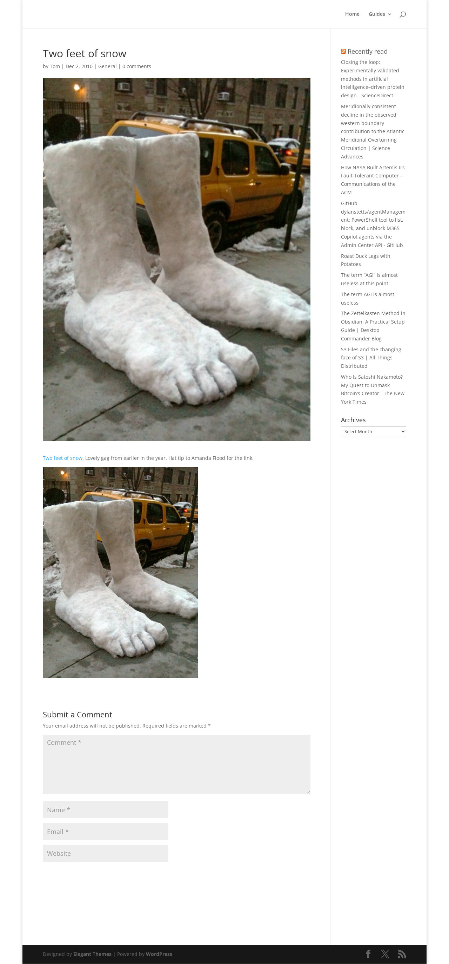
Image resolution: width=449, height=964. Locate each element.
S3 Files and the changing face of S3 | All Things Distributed (371, 358)
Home (352, 14)
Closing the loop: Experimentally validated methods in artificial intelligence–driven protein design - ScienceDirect (372, 79)
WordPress (159, 954)
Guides (377, 14)
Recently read (368, 51)
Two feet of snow (62, 458)
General (107, 66)
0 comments (136, 66)
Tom (55, 66)
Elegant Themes (92, 954)
